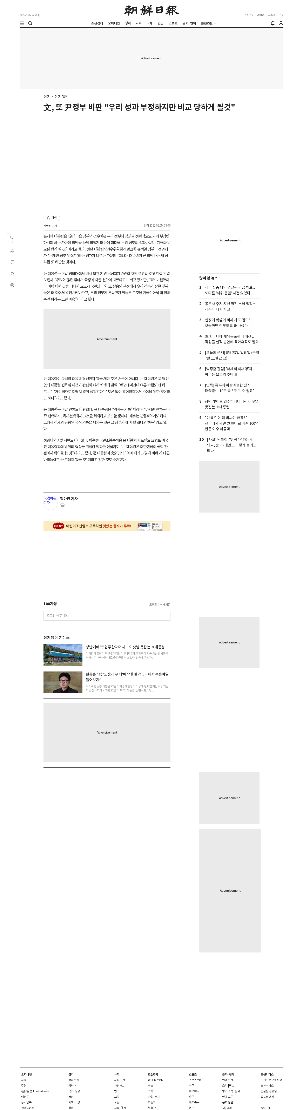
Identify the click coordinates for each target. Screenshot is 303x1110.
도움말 (153, 605)
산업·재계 (154, 1097)
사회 (116, 1074)
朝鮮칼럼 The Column (35, 1091)
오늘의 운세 (267, 1097)
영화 (229, 1108)
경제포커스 (27, 1108)
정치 (46, 96)
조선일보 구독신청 (271, 1080)
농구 (191, 1108)
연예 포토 (227, 1097)
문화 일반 (227, 1102)
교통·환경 (120, 1108)
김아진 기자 (50, 226)
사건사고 (119, 1086)
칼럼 (23, 1086)
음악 (237, 1091)
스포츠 (193, 1074)
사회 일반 (119, 1080)
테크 (150, 1086)
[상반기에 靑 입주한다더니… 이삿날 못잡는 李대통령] (62, 655)
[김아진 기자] (50, 503)
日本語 (271, 14)
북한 (71, 1097)
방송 (231, 1086)
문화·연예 (228, 1074)
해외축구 (194, 1102)
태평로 (25, 1097)
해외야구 (194, 1091)
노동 (116, 1102)
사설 (23, 1080)
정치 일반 (61, 96)
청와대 (72, 1086)
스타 (224, 1086)
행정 (71, 1108)
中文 (281, 14)
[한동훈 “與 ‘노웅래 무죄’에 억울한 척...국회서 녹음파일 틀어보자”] (62, 682)
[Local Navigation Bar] (22, 23)
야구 (191, 1086)
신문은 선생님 (269, 1091)
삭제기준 (165, 605)
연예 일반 (227, 1080)
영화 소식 (227, 1091)
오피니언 (26, 1074)
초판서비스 (267, 1086)
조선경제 (153, 1074)
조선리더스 (267, 1074)
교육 (116, 1097)
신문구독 (248, 14)
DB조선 (265, 1108)
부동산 (152, 1108)
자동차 (152, 1102)
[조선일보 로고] (151, 9)
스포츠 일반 (195, 1080)
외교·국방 (74, 1102)
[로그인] (280, 23)
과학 (150, 1091)
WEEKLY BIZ (155, 1080)
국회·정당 (74, 1091)
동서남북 (26, 1102)
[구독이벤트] (106, 526)
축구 (191, 1097)
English (260, 14)
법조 (116, 1091)
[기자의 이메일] (62, 507)
